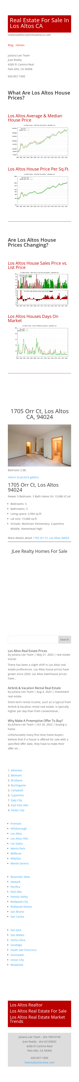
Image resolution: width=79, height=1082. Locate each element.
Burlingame (18, 785)
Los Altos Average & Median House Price (35, 118)
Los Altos (16, 833)
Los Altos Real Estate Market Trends (37, 1019)
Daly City (16, 800)
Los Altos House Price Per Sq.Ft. (38, 169)
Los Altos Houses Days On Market (33, 318)
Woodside (17, 965)
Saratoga (16, 945)
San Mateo (17, 935)
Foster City (17, 810)
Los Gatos (17, 843)
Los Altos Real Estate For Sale (38, 1011)
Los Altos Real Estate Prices (27, 651)
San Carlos (17, 916)
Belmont (16, 775)
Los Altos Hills (19, 838)
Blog (10, 45)
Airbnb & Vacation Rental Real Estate (34, 688)
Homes (20, 45)
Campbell (17, 790)
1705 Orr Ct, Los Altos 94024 (51, 538)
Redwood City (19, 901)
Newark (15, 882)
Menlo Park (18, 848)
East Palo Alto (19, 805)
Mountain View (20, 877)
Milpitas (16, 858)
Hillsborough (19, 828)
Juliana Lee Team (23, 654)
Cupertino (17, 795)
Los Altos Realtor (26, 1005)
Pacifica (15, 887)
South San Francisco (23, 950)
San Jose (16, 930)
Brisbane (16, 780)
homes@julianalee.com (39, 1062)
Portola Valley (19, 896)
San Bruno (17, 911)
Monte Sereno (20, 863)
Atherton (16, 770)
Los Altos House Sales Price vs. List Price (37, 265)
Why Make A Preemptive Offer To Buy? (35, 721)
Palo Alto (16, 892)
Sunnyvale (17, 955)
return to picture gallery (23, 477)
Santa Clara (18, 940)
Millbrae (16, 853)
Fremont (16, 823)
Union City (17, 960)
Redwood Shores (21, 906)
